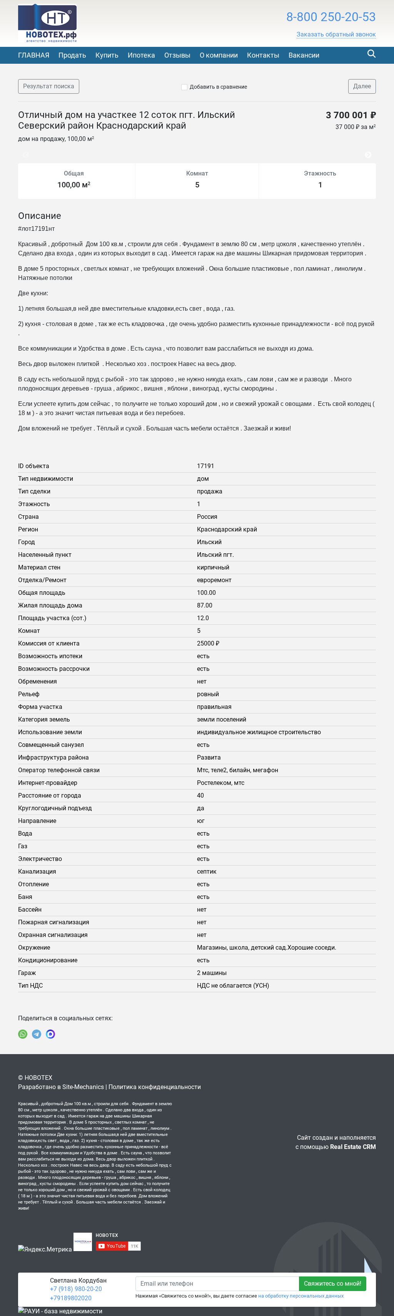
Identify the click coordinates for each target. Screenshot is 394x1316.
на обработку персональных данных (301, 1296)
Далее (362, 86)
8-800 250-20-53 (331, 17)
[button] (336, 34)
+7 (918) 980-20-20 (76, 1289)
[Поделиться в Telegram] (36, 1034)
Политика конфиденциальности (155, 1087)
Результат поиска (48, 86)
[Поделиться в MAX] (50, 1034)
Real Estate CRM (353, 1146)
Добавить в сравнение (218, 87)
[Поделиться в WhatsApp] (22, 1034)
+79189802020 (71, 1298)
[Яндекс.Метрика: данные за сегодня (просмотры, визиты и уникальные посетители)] (45, 1249)
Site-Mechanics (83, 1087)
